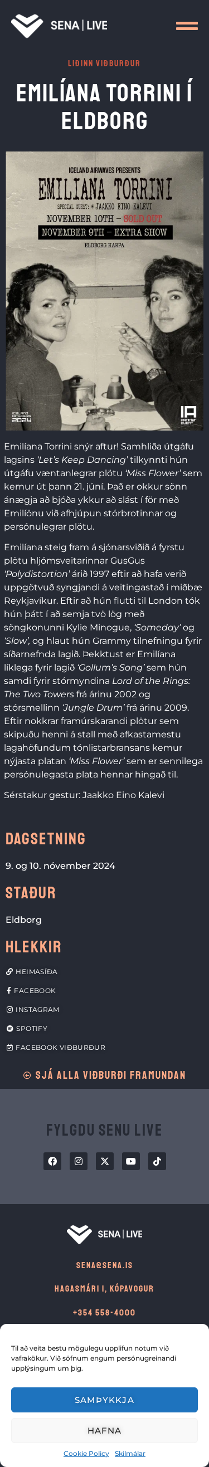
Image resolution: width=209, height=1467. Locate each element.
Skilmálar (130, 1453)
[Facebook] (52, 1161)
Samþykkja (104, 1400)
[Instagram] (79, 1161)
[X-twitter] (105, 1161)
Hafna (105, 1430)
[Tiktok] (157, 1161)
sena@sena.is (104, 1265)
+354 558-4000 (104, 1312)
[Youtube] (131, 1161)
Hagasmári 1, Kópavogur (104, 1288)
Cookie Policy (86, 1453)
